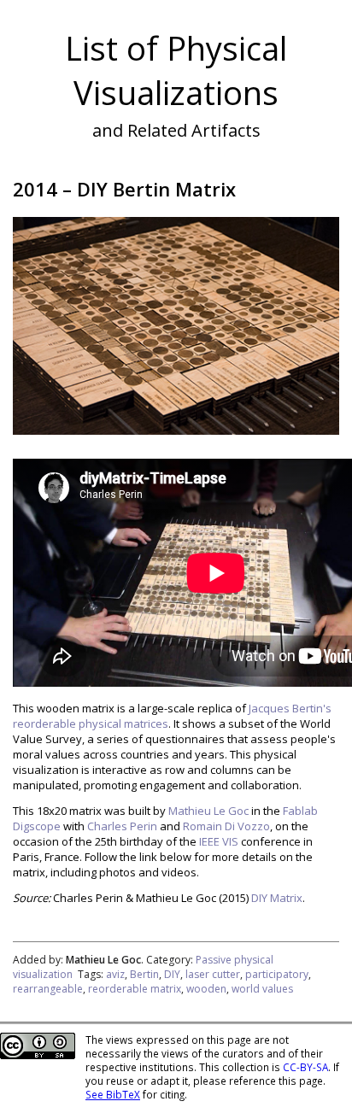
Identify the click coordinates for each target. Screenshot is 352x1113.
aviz (115, 974)
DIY (172, 974)
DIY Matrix (276, 897)
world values (262, 988)
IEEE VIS (218, 841)
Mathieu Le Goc (208, 810)
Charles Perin (122, 826)
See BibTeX (112, 1094)
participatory (276, 974)
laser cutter (212, 974)
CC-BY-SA (305, 1067)
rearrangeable (48, 988)
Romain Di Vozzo (226, 826)
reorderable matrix (134, 988)
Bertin (144, 974)
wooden (206, 988)
